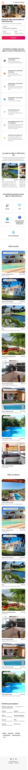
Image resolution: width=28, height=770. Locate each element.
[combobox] (13, 28)
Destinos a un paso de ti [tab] (7, 706)
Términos (16, 763)
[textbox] (7, 33)
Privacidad (10, 763)
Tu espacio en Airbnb (18, 2)
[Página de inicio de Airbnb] (3, 2)
